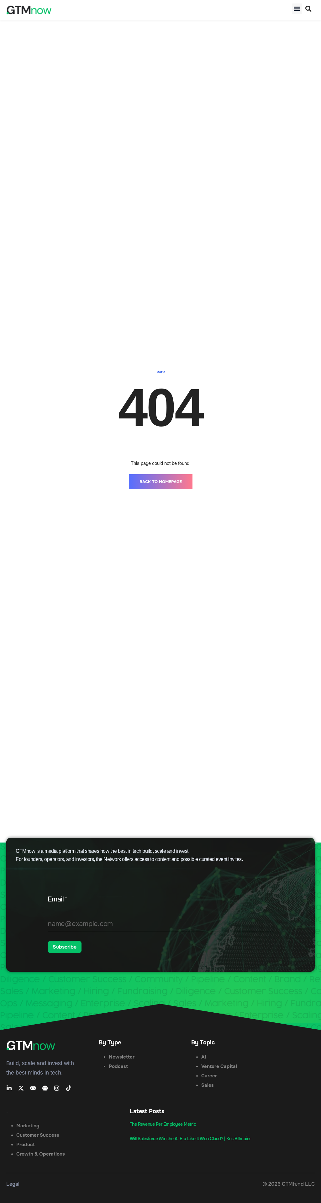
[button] (297, 8)
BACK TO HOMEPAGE (160, 675)
